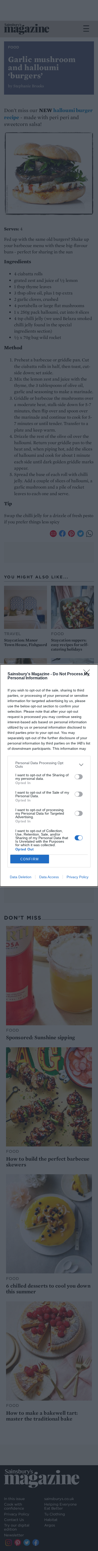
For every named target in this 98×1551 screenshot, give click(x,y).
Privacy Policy (77, 877)
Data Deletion (20, 877)
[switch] (79, 776)
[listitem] (49, 764)
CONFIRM (29, 859)
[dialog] (49, 775)
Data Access (49, 877)
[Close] (88, 674)
